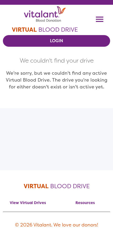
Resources (85, 202)
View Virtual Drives (28, 202)
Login (56, 41)
